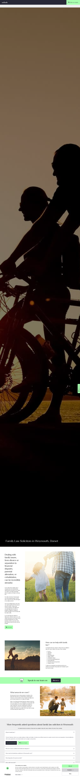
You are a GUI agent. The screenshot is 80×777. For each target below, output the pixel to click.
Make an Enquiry (23, 742)
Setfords (4, 2)
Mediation (49, 654)
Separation (49, 652)
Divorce (48, 651)
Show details (18, 774)
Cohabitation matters (51, 658)
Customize (69, 769)
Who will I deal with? (11, 762)
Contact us (56, 680)
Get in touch (9, 627)
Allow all (70, 766)
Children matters (50, 656)
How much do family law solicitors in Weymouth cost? (19, 753)
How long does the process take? (14, 758)
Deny (70, 773)
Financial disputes (50, 655)
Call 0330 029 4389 (12, 742)
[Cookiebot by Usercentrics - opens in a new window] (7, 775)
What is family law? (10, 732)
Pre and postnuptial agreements (53, 659)
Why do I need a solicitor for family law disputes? (17, 748)
